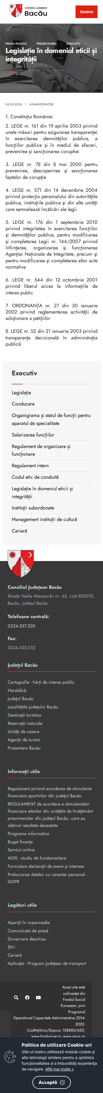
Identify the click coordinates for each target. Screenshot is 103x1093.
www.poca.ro (74, 1036)
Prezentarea (47, 43)
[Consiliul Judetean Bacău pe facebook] (27, 997)
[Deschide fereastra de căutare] (16, 997)
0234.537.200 (21, 626)
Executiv (73, 43)
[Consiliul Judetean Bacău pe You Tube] (38, 997)
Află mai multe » (59, 1069)
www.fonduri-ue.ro (46, 1036)
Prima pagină (16, 43)
